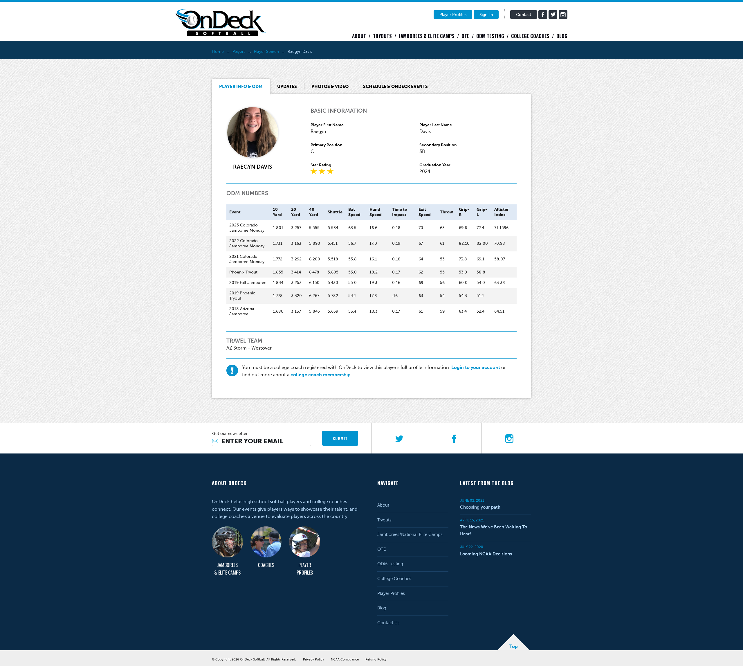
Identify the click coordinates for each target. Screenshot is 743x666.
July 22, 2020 (471, 547)
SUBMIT (340, 438)
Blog (561, 35)
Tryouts (382, 35)
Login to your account (475, 367)
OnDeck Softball (221, 22)
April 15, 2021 (472, 520)
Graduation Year (434, 165)
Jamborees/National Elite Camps (410, 534)
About (359, 35)
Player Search (266, 51)
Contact (523, 14)
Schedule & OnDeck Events (395, 86)
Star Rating (321, 165)
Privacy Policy (313, 659)
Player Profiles (452, 14)
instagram (563, 14)
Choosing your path (480, 507)
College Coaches (530, 35)
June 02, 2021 (472, 500)
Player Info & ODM (241, 86)
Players (238, 51)
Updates (287, 86)
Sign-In (486, 14)
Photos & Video (330, 86)
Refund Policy (376, 659)
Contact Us (388, 622)
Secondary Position (438, 145)
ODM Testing (490, 35)
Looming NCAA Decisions (486, 553)
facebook (542, 14)
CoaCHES (266, 564)
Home (218, 51)
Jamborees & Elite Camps (427, 35)
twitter (553, 14)
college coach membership (321, 374)
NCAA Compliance (345, 659)
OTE (465, 35)
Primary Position (326, 145)
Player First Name (327, 125)
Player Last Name (435, 125)
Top (513, 646)
